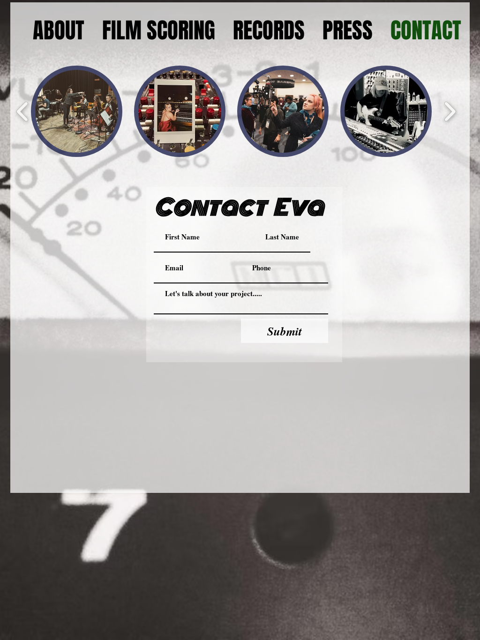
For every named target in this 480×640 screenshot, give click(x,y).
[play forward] (449, 111)
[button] (76, 111)
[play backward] (22, 111)
